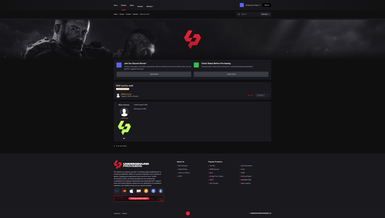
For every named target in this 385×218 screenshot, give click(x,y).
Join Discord (154, 74)
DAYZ (211, 180)
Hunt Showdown (246, 166)
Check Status (231, 74)
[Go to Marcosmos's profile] (118, 95)
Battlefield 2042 (246, 180)
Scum (243, 169)
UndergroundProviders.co (260, 213)
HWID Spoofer (214, 169)
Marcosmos (124, 105)
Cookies (124, 213)
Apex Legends (245, 183)
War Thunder (214, 183)
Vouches (135, 96)
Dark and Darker (246, 176)
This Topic (264, 14)
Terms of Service (184, 173)
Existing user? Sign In (253, 5)
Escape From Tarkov (216, 176)
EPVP (180, 176)
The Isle (212, 166)
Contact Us (117, 213)
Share (251, 95)
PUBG (243, 173)
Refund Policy (182, 169)
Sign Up (266, 5)
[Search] (238, 14)
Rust (211, 173)
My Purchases (183, 166)
